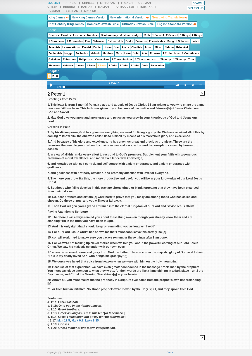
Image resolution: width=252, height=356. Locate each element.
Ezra (87, 41)
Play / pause (51, 85)
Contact (171, 352)
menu (201, 85)
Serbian (72, 10)
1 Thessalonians (122, 59)
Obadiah (136, 47)
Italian (103, 6)
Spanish (90, 10)
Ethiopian (107, 2)
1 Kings (185, 35)
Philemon (54, 65)
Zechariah (82, 53)
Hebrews (68, 65)
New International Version (128, 17)
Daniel (97, 47)
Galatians (55, 59)
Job (120, 41)
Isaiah (195, 41)
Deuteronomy (109, 35)
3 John (135, 65)
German (144, 2)
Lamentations (71, 47)
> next (193, 85)
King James (57, 17)
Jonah (148, 47)
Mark (119, 53)
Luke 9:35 (92, 320)
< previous (185, 85)
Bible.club (195, 8)
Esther (112, 41)
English (53, 2)
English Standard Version (175, 24)
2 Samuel (172, 35)
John (136, 53)
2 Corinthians (190, 53)
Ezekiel (86, 47)
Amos (125, 47)
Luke (127, 53)
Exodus (66, 35)
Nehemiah (99, 41)
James (80, 65)
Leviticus (79, 35)
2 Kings (197, 35)
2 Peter (102, 65)
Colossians (102, 59)
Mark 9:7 (77, 320)
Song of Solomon (178, 41)
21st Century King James (66, 24)
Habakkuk (182, 47)
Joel (116, 47)
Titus (191, 59)
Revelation (157, 65)
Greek (52, 6)
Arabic (70, 2)
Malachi (95, 53)
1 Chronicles (56, 41)
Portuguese (124, 6)
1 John (113, 65)
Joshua (125, 35)
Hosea (108, 47)
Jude (145, 65)
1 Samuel (158, 35)
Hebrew (69, 6)
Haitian (86, 6)
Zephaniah (55, 53)
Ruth (147, 35)
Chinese (88, 2)
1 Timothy (164, 59)
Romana (146, 6)
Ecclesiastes (157, 41)
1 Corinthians (171, 53)
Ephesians (69, 59)
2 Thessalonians (145, 59)
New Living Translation (168, 17)
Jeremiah (54, 47)
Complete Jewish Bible (103, 24)
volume (177, 85)
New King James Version (89, 17)
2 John (124, 65)
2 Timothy (179, 59)
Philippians (86, 59)
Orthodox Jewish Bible (138, 24)
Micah (158, 47)
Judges (136, 35)
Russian (53, 10)
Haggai (68, 53)
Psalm (129, 41)
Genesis (54, 35)
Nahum (169, 47)
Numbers (93, 35)
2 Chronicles (75, 41)
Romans (155, 53)
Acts (145, 53)
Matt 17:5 (63, 320)
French (127, 2)
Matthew (108, 53)
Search (198, 3)
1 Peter (91, 65)
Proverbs (141, 41)
